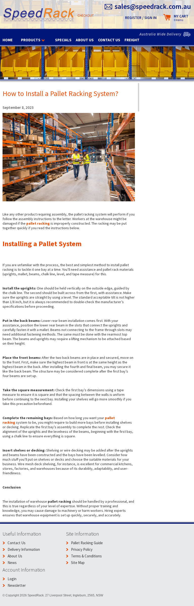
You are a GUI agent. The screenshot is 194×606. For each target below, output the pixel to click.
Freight (132, 39)
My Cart (181, 18)
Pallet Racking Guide (87, 542)
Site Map (78, 562)
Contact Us (109, 39)
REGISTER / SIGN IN (141, 17)
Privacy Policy (81, 549)
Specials (63, 39)
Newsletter (17, 585)
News (12, 562)
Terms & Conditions (86, 556)
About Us (85, 39)
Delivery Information (24, 549)
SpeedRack (39, 15)
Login (12, 578)
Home (8, 39)
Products (30, 39)
